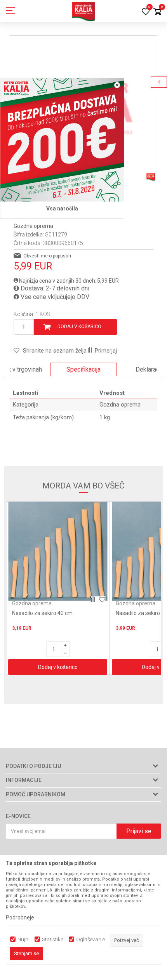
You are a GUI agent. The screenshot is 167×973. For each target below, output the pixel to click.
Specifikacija (83, 369)
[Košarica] (157, 12)
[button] (50, 350)
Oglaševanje (90, 939)
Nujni (23, 939)
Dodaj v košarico (79, 326)
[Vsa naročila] (62, 140)
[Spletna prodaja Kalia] (83, 11)
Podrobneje (20, 917)
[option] (83, 370)
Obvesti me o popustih (47, 256)
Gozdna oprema (33, 226)
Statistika (53, 939)
